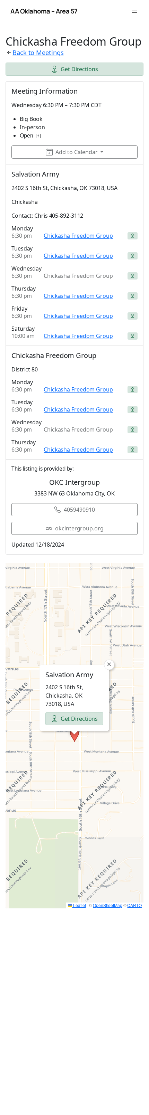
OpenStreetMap (107, 905)
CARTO (134, 905)
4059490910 (79, 509)
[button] (74, 735)
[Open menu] (134, 11)
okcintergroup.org (79, 528)
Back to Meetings (37, 52)
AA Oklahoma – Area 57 (44, 11)
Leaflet (79, 905)
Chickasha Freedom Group (78, 235)
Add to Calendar (76, 152)
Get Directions (79, 69)
